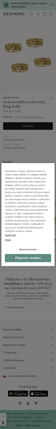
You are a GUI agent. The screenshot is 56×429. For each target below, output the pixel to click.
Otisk (8, 239)
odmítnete (10, 227)
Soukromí (10, 235)
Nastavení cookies (28, 249)
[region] (28, 214)
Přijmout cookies (28, 258)
